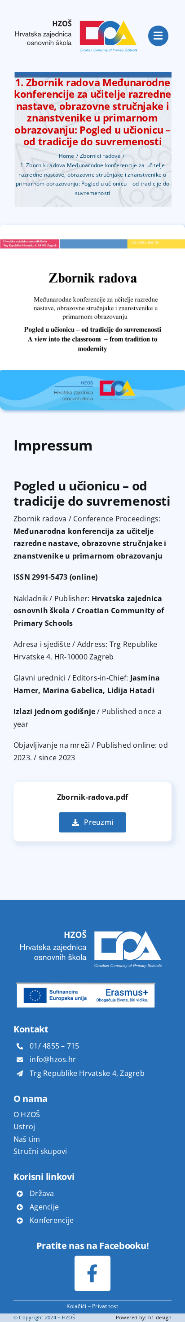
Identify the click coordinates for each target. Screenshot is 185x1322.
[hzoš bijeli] (89, 926)
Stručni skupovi (40, 1151)
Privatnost (105, 1306)
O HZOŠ (26, 1114)
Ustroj (24, 1126)
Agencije (44, 1207)
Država (42, 1193)
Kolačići (76, 1306)
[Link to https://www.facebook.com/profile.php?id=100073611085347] (92, 1273)
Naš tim (26, 1139)
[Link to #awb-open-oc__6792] (158, 36)
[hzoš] (76, 12)
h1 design (160, 1317)
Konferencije (52, 1220)
